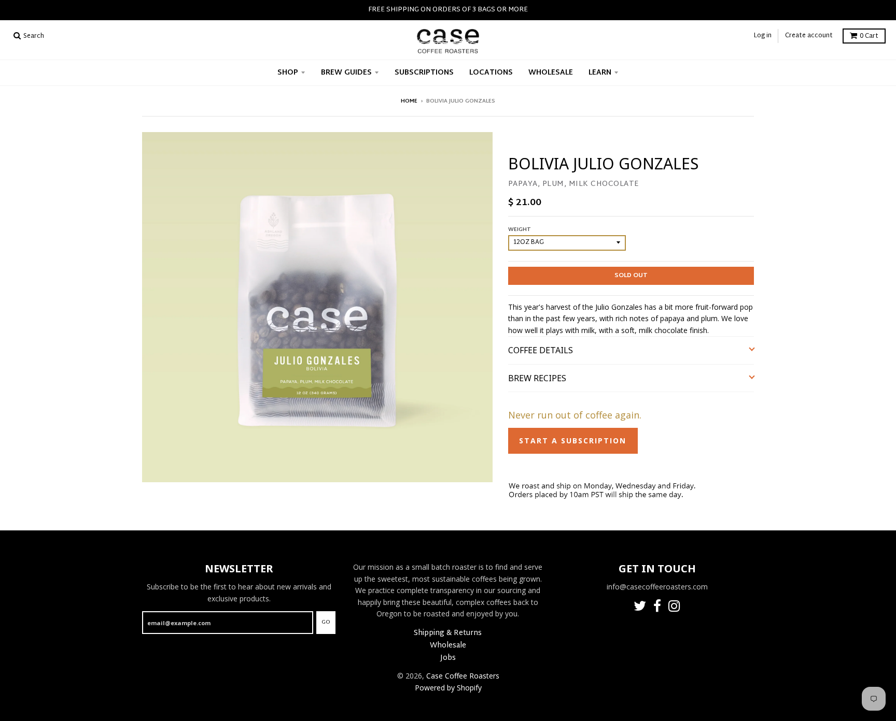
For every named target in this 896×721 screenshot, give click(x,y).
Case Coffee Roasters (462, 676)
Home (409, 101)
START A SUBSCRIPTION (572, 440)
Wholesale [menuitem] (550, 72)
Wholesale (448, 645)
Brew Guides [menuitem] (346, 72)
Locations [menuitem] (491, 72)
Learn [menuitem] (600, 72)
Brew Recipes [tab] (538, 378)
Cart (869, 36)
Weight (519, 230)
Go (325, 622)
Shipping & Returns (448, 633)
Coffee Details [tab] (540, 350)
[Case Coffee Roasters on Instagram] (674, 607)
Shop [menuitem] (287, 72)
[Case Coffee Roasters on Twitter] (640, 607)
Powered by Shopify (448, 688)
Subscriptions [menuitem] (424, 72)
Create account (809, 35)
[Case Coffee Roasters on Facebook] (657, 607)
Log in (763, 35)
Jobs (448, 658)
